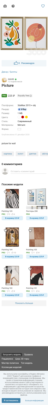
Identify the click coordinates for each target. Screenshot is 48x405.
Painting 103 (31, 250)
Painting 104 (7, 250)
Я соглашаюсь (11, 400)
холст (20, 153)
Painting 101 (31, 288)
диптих (32, 153)
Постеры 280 (32, 211)
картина (8, 153)
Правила (28, 354)
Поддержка (7, 359)
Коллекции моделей (11, 367)
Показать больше (24, 303)
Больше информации (34, 400)
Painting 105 (7, 211)
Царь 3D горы (22, 359)
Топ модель (27, 363)
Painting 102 (7, 288)
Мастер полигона (10, 363)
